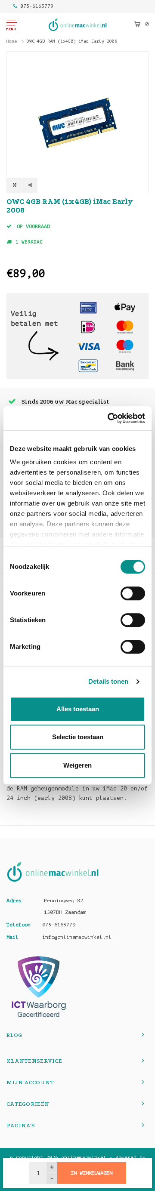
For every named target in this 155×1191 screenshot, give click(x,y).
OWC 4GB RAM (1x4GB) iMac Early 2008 (72, 41)
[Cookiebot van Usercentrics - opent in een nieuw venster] (109, 418)
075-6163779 (36, 6)
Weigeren (77, 765)
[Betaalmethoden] (88, 307)
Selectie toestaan (77, 737)
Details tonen (108, 681)
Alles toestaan (77, 709)
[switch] (133, 593)
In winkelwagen (91, 1173)
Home (11, 41)
